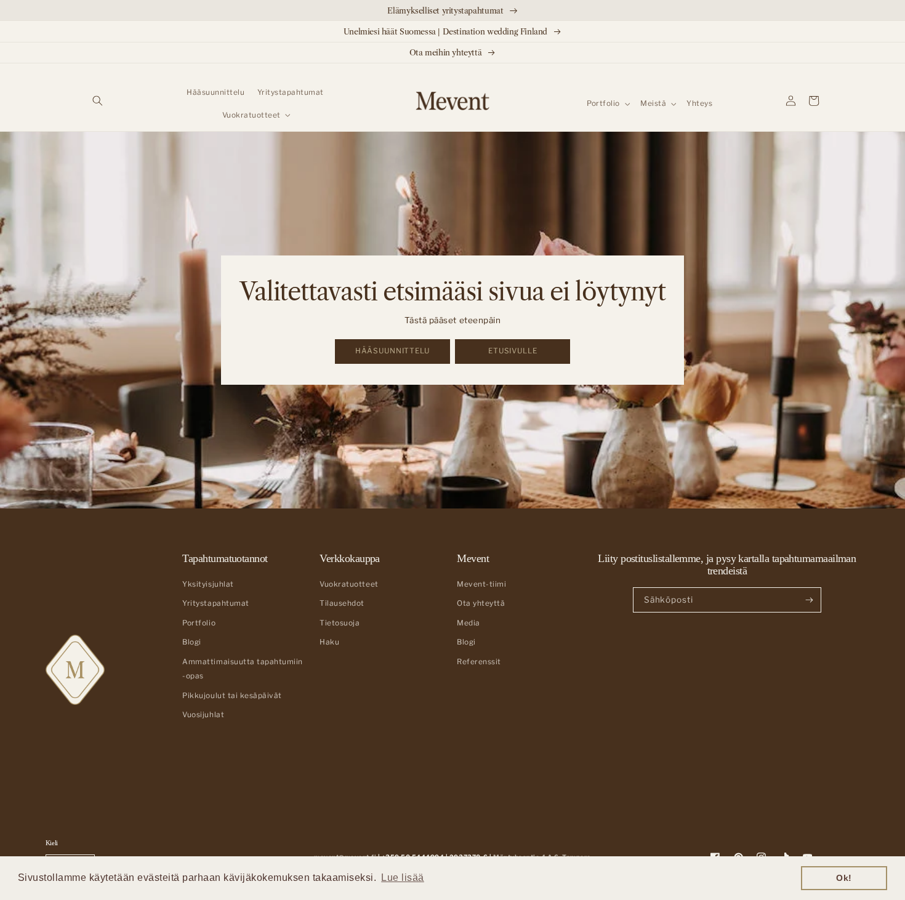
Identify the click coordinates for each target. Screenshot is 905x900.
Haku (329, 642)
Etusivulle (512, 351)
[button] (97, 100)
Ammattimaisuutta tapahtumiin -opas (242, 668)
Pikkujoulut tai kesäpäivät (231, 695)
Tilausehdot (342, 603)
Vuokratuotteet (349, 584)
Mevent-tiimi (481, 584)
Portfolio (198, 623)
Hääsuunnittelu (392, 351)
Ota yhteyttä (481, 603)
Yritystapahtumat (215, 603)
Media (468, 623)
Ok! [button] (844, 878)
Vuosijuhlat (203, 714)
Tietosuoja (340, 623)
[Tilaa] (809, 599)
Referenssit (479, 661)
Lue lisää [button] (402, 877)
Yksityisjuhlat (207, 584)
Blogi (191, 642)
